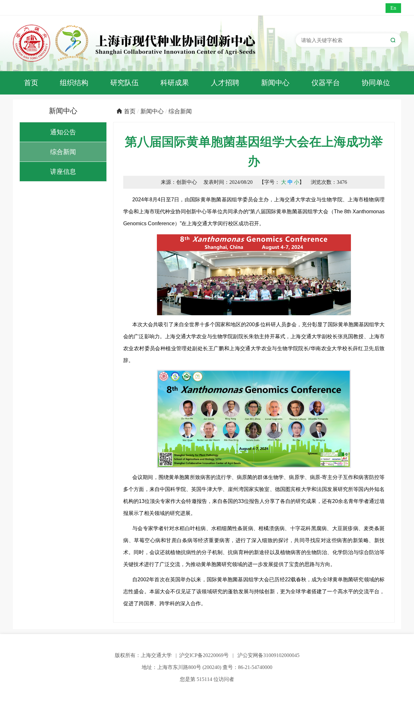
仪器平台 (325, 83)
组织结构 (74, 83)
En (393, 8)
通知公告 (63, 132)
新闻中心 (275, 83)
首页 (31, 83)
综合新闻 (63, 151)
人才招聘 (225, 83)
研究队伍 (124, 83)
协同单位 (376, 83)
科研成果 (174, 83)
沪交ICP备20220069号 (204, 655)
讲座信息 (63, 171)
